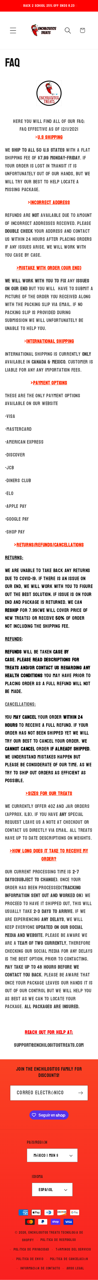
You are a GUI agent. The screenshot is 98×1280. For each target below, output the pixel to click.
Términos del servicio (73, 1249)
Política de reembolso (58, 1240)
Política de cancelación (69, 1259)
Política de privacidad (31, 1249)
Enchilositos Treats (44, 1232)
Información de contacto (40, 1268)
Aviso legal (75, 1268)
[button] (13, 30)
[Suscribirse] (80, 1093)
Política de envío (29, 1259)
